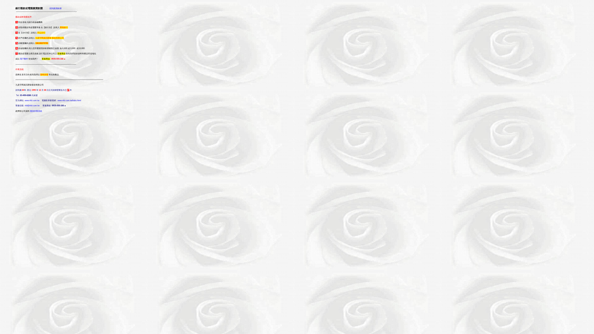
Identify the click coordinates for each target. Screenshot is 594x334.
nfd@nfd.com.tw (32, 105)
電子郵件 (24, 59)
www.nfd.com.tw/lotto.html (69, 100)
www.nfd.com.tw (32, 100)
